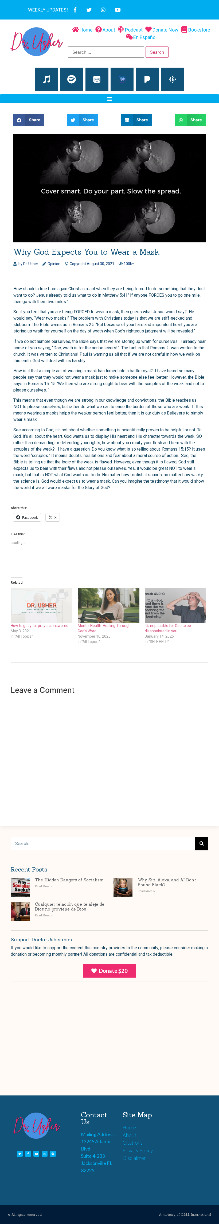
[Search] (201, 843)
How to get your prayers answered (39, 625)
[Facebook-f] (75, 10)
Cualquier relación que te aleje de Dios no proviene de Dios (69, 907)
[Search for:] (106, 52)
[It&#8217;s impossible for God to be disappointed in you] (175, 605)
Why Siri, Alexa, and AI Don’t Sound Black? (167, 882)
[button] (109, 98)
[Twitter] (89, 10)
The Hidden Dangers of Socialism (69, 879)
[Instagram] (103, 10)
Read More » (43, 886)
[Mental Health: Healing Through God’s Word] (108, 605)
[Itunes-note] (46, 79)
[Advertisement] (109, 1047)
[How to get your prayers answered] (41, 605)
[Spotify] (71, 79)
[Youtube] (118, 10)
